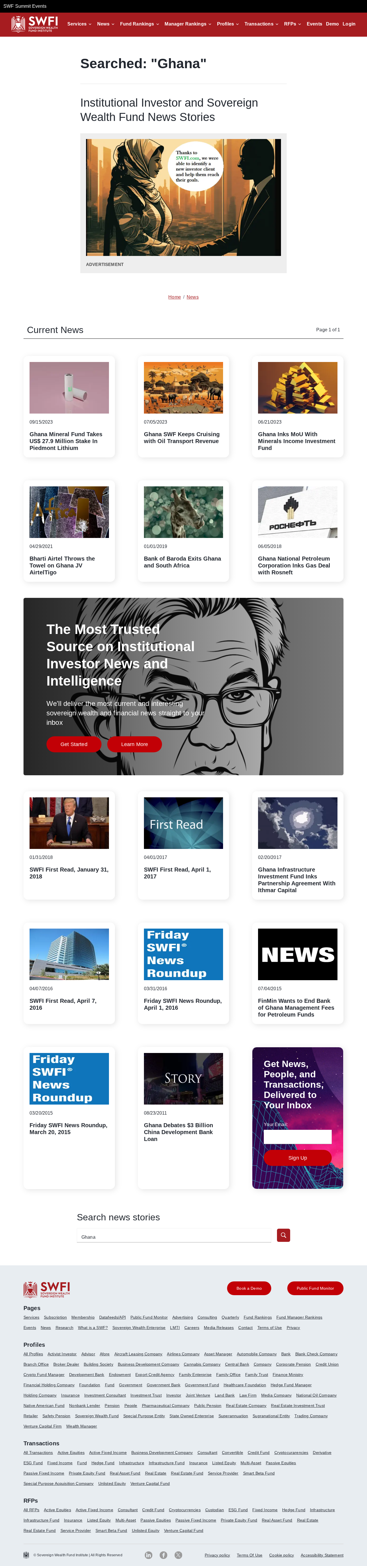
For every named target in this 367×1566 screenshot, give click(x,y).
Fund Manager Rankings (299, 1317)
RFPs (290, 23)
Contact (245, 1327)
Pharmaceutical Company (166, 1405)
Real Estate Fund (187, 1473)
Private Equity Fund (87, 1473)
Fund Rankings (137, 23)
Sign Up (297, 1158)
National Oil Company (316, 1395)
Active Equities (71, 1452)
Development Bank (86, 1374)
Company (263, 1364)
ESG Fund (33, 1463)
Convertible (232, 1452)
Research (64, 1327)
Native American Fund (44, 1405)
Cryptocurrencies (185, 1510)
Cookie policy (281, 1555)
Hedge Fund (103, 1463)
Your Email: (276, 1124)
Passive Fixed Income (44, 1473)
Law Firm (248, 1395)
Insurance (70, 1395)
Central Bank (237, 1364)
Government (130, 1385)
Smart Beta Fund (259, 1473)
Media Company (276, 1395)
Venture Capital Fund (150, 1483)
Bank (286, 1354)
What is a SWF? (93, 1327)
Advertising (182, 1317)
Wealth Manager (81, 1426)
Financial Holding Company (49, 1385)
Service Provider (223, 1473)
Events (314, 23)
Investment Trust (146, 1395)
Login (349, 23)
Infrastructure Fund (167, 1463)
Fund (110, 1385)
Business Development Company (148, 1364)
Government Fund (202, 1385)
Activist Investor (62, 1354)
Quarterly (230, 1317)
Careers (191, 1327)
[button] (80, 24)
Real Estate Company (246, 1405)
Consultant (208, 1452)
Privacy (293, 1327)
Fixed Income (60, 1463)
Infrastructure (131, 1463)
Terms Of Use (249, 1555)
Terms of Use (269, 1327)
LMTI (175, 1327)
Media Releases (219, 1327)
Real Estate (156, 1473)
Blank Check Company (316, 1354)
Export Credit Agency (154, 1374)
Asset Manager (218, 1354)
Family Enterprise (195, 1374)
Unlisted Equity (112, 1483)
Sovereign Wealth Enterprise (138, 1327)
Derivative (322, 1452)
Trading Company (310, 1416)
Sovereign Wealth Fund (97, 1416)
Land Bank (225, 1395)
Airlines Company (183, 1354)
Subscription (55, 1317)
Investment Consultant (105, 1395)
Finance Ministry (288, 1374)
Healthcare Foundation (245, 1385)
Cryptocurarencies (291, 1452)
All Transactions (38, 1452)
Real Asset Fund (125, 1473)
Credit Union (327, 1364)
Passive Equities (281, 1463)
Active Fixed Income (108, 1452)
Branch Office (36, 1364)
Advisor (88, 1354)
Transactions (259, 23)
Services (77, 23)
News (103, 23)
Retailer (31, 1416)
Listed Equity (224, 1463)
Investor (173, 1395)
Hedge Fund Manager (291, 1385)
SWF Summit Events (24, 6)
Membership (83, 1317)
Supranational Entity (271, 1416)
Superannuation (233, 1416)
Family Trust (256, 1374)
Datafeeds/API (112, 1317)
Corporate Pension (293, 1364)
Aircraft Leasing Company (138, 1354)
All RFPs (31, 1510)
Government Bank (163, 1385)
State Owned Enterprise (191, 1416)
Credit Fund (259, 1452)
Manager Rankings (185, 23)
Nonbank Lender (84, 1405)
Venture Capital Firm (43, 1426)
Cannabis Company (202, 1364)
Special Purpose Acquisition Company (59, 1483)
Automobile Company (257, 1354)
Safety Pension (56, 1416)
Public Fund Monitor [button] (315, 1288)
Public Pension (207, 1405)
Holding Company (40, 1395)
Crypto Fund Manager (44, 1374)
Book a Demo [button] (249, 1288)
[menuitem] (34, 1319)
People (130, 1405)
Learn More (141, 745)
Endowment (120, 1374)
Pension (112, 1405)
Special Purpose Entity (144, 1416)
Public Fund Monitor (149, 1317)
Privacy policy (217, 1555)
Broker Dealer (66, 1364)
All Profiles (33, 1354)
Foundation (89, 1385)
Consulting (207, 1317)
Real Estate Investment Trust (298, 1405)
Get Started (80, 745)
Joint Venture (198, 1395)
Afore (105, 1354)
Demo (332, 23)
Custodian (214, 1510)
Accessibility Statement (322, 1555)
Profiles (225, 23)
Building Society (98, 1364)
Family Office (228, 1374)
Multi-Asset (251, 1463)
